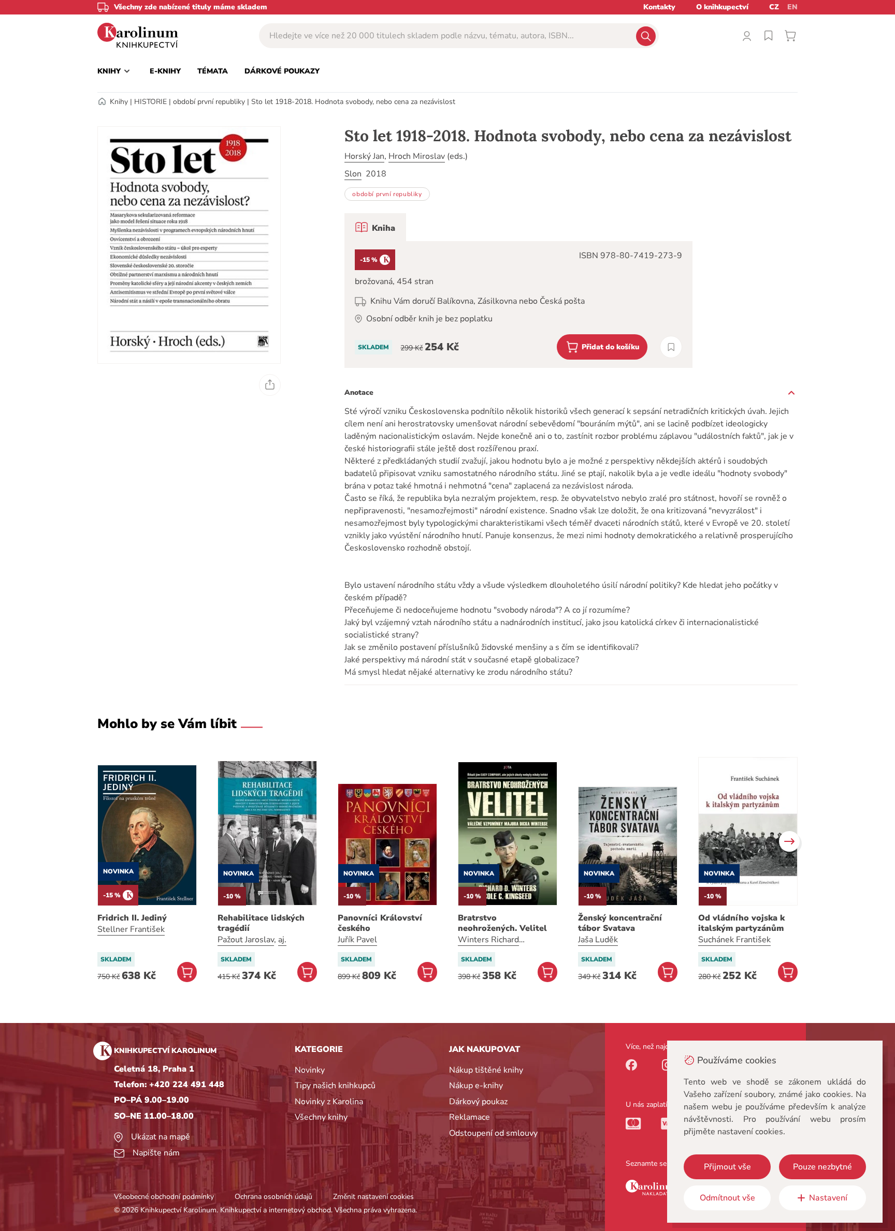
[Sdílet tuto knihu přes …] (270, 385)
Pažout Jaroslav (246, 939)
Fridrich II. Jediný (132, 918)
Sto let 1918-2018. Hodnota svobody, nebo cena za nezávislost (353, 102)
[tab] (375, 227)
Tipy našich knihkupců (335, 1085)
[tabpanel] (518, 304)
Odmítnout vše (727, 1198)
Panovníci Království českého (380, 923)
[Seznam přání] (768, 35)
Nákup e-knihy (476, 1085)
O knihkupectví (722, 7)
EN (792, 7)
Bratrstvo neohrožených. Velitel (502, 923)
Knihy (119, 102)
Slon (353, 174)
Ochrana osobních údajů (273, 1197)
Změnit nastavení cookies (373, 1197)
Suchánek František (734, 939)
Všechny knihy (321, 1117)
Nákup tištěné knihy (486, 1070)
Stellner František (131, 929)
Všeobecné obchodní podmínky (164, 1197)
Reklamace (469, 1117)
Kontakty (659, 7)
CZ (774, 7)
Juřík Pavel (357, 939)
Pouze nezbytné (822, 1167)
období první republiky (209, 102)
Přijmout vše (727, 1167)
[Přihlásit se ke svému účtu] (747, 35)
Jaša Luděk (598, 939)
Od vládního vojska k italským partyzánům (741, 923)
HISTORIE (150, 102)
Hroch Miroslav (416, 156)
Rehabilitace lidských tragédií (261, 923)
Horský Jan (364, 156)
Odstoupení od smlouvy (493, 1133)
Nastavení (828, 1198)
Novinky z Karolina (329, 1101)
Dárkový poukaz (478, 1101)
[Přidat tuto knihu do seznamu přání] (671, 347)
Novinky (310, 1070)
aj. (282, 939)
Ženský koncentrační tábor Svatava (620, 923)
